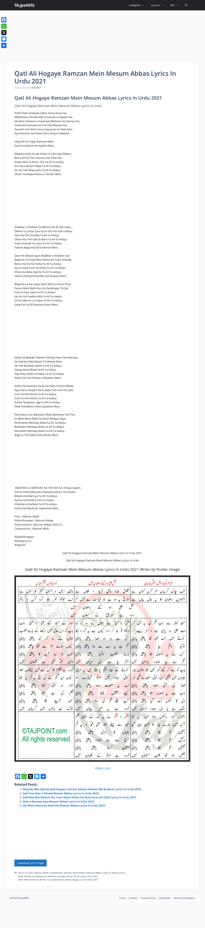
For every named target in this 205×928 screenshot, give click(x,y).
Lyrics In (155, 5)
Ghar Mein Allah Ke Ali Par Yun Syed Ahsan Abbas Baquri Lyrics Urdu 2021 (58, 879)
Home (122, 898)
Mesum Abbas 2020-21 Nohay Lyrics (106, 872)
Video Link (102, 768)
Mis (173, 5)
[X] (4, 32)
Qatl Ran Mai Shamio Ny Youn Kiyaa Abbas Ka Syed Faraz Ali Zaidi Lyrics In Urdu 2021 (79, 797)
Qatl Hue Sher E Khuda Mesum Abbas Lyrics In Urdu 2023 (61, 793)
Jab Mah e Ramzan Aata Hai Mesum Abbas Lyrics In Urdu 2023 (64, 805)
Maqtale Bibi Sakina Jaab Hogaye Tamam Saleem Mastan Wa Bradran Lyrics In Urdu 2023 (82, 789)
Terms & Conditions (184, 898)
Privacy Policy (148, 898)
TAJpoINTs (24, 5)
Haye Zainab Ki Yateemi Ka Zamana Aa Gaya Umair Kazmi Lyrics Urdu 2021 (58, 876)
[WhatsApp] (4, 26)
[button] (186, 5)
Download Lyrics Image (30, 863)
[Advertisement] (102, 36)
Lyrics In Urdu (25, 872)
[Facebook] (4, 20)
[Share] (4, 45)
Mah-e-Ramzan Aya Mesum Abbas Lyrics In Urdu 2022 (58, 801)
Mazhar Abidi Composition (48, 872)
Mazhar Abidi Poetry (75, 872)
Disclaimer (165, 898)
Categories (135, 5)
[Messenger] (4, 39)
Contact (133, 898)
